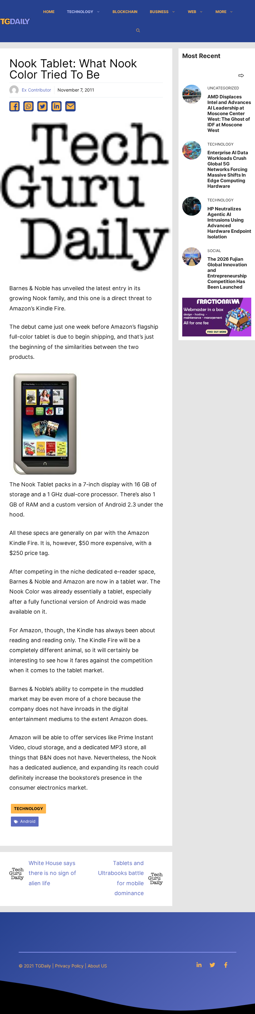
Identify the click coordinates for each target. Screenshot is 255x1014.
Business (159, 11)
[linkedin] (56, 106)
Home (48, 11)
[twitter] (42, 106)
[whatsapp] (28, 106)
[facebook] (14, 106)
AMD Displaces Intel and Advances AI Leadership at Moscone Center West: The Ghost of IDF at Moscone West (229, 113)
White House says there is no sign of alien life (52, 873)
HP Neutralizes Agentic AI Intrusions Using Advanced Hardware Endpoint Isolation (229, 223)
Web (192, 11)
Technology (80, 11)
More (221, 11)
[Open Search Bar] (138, 30)
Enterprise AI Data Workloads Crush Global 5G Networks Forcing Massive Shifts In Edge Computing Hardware (227, 169)
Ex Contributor (36, 89)
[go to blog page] (241, 75)
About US (97, 965)
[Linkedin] (199, 965)
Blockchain (125, 11)
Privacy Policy (69, 965)
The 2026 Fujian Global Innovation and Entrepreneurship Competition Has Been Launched (227, 273)
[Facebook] (226, 965)
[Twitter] (212, 965)
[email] (70, 106)
